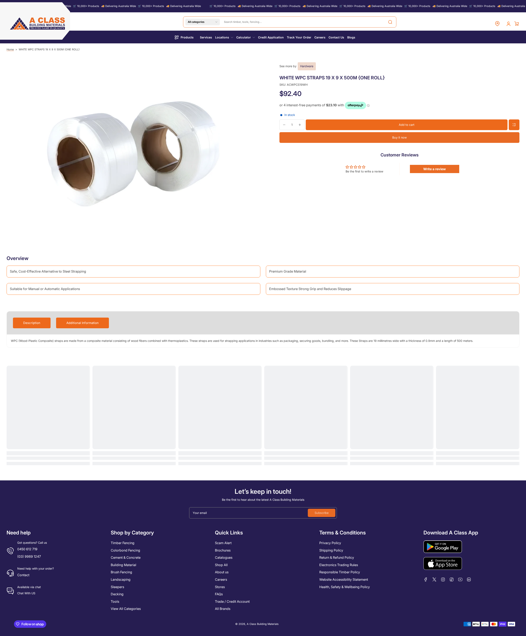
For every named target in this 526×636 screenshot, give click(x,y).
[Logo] (38, 23)
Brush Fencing (121, 572)
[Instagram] (443, 579)
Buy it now (399, 137)
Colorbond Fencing (125, 550)
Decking (117, 594)
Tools (115, 601)
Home (10, 49)
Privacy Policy (330, 543)
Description (31, 323)
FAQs (219, 594)
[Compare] (514, 124)
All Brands (222, 609)
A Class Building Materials (263, 624)
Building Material (123, 565)
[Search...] (390, 22)
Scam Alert (223, 543)
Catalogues (223, 557)
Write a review (434, 169)
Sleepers (117, 587)
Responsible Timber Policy (339, 572)
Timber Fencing (122, 543)
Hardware (306, 66)
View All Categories (126, 609)
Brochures (223, 550)
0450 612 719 (27, 549)
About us (221, 572)
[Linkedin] (469, 579)
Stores (220, 587)
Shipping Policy (331, 550)
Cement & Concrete (126, 557)
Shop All (221, 565)
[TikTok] (451, 579)
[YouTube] (460, 579)
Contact (23, 575)
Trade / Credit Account (232, 601)
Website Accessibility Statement (343, 579)
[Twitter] (434, 579)
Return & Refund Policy (336, 557)
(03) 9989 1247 (29, 556)
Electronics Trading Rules (338, 565)
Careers (221, 579)
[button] (202, 22)
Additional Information (82, 323)
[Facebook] (425, 579)
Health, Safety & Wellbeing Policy (344, 587)
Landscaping (120, 579)
